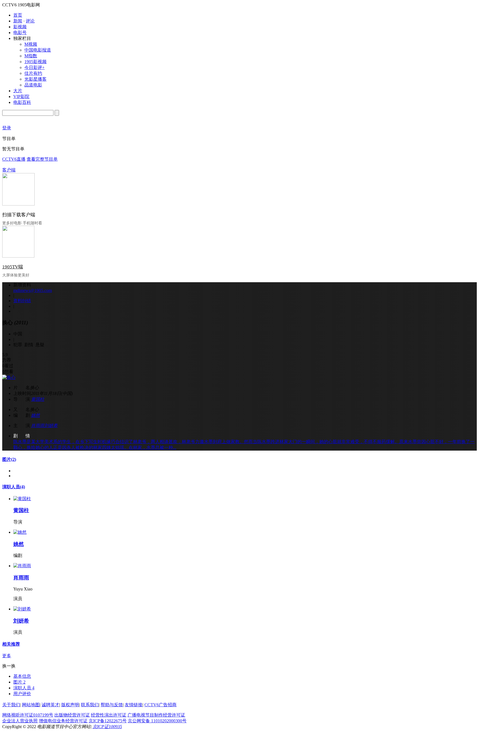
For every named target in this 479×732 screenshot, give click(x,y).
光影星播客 (35, 79)
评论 (30, 21)
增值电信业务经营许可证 (63, 720)
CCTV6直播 (14, 159)
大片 (17, 90)
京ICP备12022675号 (108, 720)
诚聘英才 (50, 704)
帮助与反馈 (112, 704)
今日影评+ (34, 67)
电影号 (20, 32)
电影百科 (22, 102)
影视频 (20, 26)
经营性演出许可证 (108, 715)
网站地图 (31, 704)
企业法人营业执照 (20, 720)
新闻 (17, 21)
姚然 (35, 415)
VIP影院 (21, 96)
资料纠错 (22, 300)
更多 (6, 655)
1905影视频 (35, 61)
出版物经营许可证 (72, 715)
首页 (17, 15)
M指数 (30, 55)
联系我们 (90, 704)
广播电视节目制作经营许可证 (156, 715)
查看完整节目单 (42, 159)
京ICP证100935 (107, 726)
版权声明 (70, 704)
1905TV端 (12, 266)
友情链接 (133, 704)
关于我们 (11, 704)
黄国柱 (37, 399)
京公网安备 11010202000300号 (157, 720)
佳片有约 (33, 73)
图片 (9, 459)
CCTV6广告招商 (160, 704)
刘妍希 (51, 425)
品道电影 (33, 85)
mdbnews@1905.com (32, 290)
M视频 (30, 44)
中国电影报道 (37, 50)
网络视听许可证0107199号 (27, 715)
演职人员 (13, 486)
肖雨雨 (37, 425)
